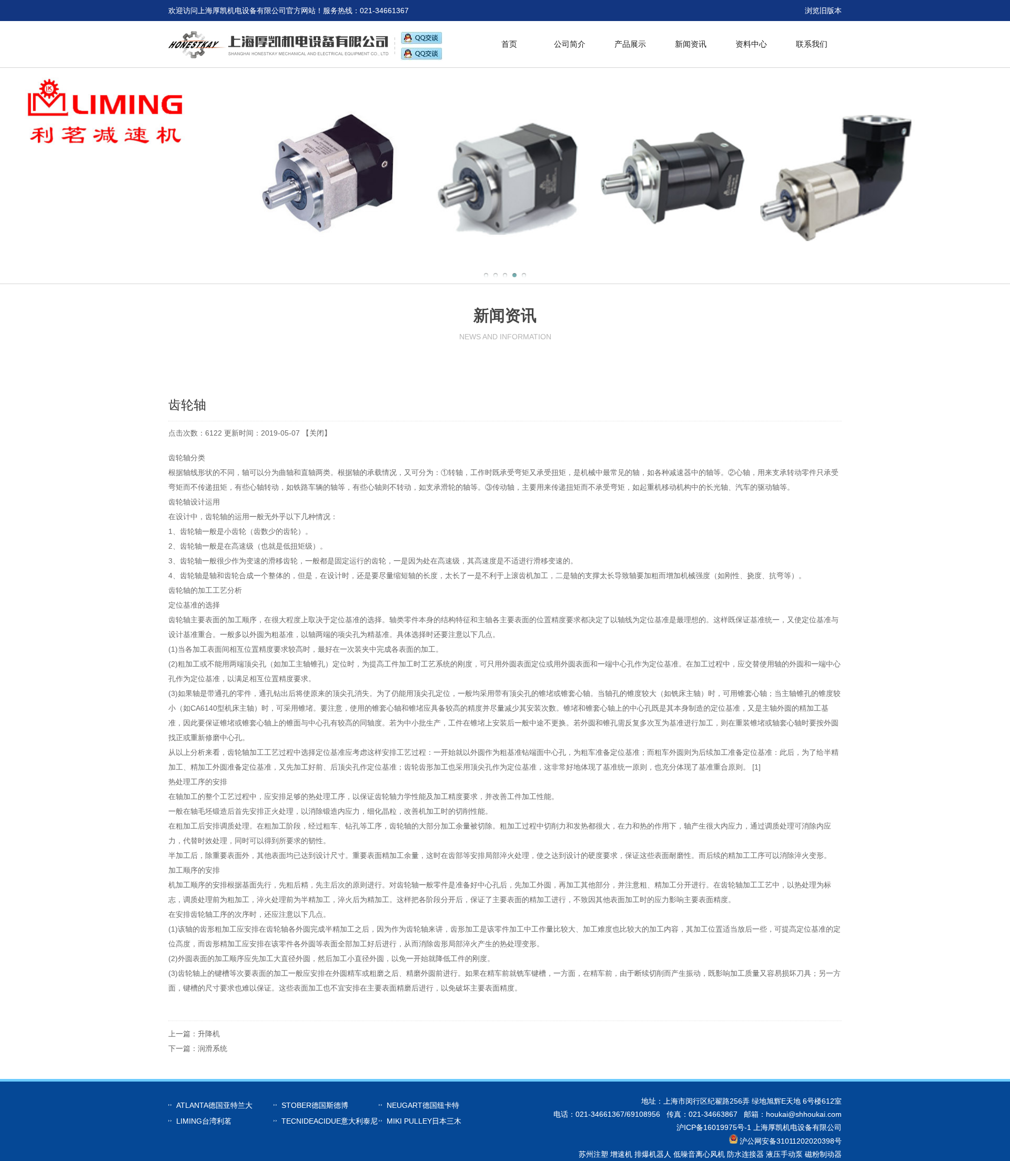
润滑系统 (212, 1048)
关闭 (316, 433)
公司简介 (569, 43)
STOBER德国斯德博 (314, 1105)
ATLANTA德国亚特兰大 (214, 1105)
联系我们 (811, 43)
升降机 (209, 1033)
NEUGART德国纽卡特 (423, 1105)
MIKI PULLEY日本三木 (424, 1121)
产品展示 (630, 43)
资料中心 (751, 43)
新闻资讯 (690, 43)
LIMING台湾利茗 (203, 1121)
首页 (509, 43)
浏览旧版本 (823, 10)
